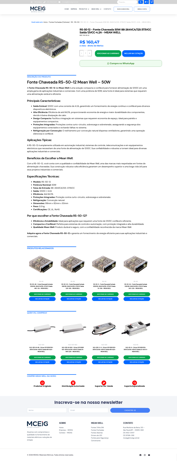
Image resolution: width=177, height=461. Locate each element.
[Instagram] (145, 455)
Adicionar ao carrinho (108, 53)
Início (46, 22)
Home (61, 427)
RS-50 (76, 22)
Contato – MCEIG (65, 433)
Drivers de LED (96, 435)
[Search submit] (140, 2)
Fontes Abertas (97, 433)
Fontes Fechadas (97, 430)
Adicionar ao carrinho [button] (42, 294)
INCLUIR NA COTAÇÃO (133, 53)
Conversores (95, 441)
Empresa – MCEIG (66, 430)
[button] (84, 9)
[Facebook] (140, 455)
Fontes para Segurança (99, 438)
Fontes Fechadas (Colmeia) (59, 22)
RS (72, 22)
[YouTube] (149, 455)
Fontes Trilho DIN (97, 427)
